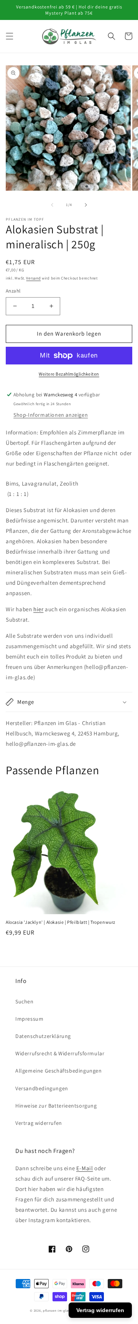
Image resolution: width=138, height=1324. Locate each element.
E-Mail (84, 1168)
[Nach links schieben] (52, 204)
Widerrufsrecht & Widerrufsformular (59, 1053)
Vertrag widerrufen (38, 1122)
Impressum (29, 1018)
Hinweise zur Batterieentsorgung (56, 1105)
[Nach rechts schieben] (85, 204)
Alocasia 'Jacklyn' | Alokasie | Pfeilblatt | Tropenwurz (60, 922)
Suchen (24, 1001)
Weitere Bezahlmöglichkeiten (69, 374)
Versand (33, 278)
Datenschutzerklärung (43, 1036)
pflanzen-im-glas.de (58, 1310)
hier (38, 609)
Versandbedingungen (41, 1088)
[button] (9, 36)
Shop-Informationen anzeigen (50, 414)
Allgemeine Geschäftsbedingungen (58, 1070)
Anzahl (13, 291)
